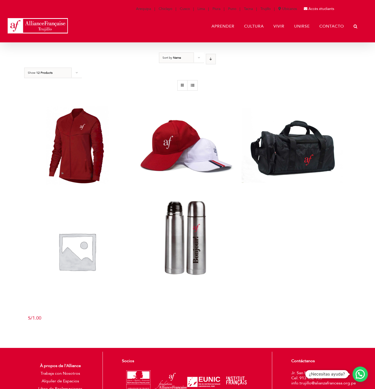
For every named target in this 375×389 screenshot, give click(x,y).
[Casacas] (77, 135)
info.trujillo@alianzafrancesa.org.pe (323, 383)
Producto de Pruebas (77, 312)
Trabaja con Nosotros (60, 373)
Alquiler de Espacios (60, 381)
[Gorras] (185, 135)
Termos (185, 286)
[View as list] (192, 85)
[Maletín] (294, 135)
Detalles (78, 190)
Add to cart (39, 328)
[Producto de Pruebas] (77, 251)
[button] (360, 374)
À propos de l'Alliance (60, 366)
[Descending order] (211, 59)
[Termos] (185, 238)
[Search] (356, 26)
